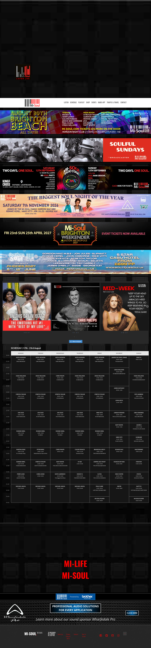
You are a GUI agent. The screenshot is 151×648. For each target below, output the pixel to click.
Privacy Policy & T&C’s (68, 636)
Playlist (81, 102)
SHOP (88, 102)
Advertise (60, 634)
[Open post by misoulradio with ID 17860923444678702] (76, 307)
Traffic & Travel (113, 102)
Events (93, 102)
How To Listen (84, 635)
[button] (3, 306)
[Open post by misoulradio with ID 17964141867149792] (124, 307)
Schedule (73, 102)
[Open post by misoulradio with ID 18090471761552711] (27, 307)
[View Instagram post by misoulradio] (49, 328)
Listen (66, 102)
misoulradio (26, 284)
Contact (124, 102)
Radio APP (101, 102)
